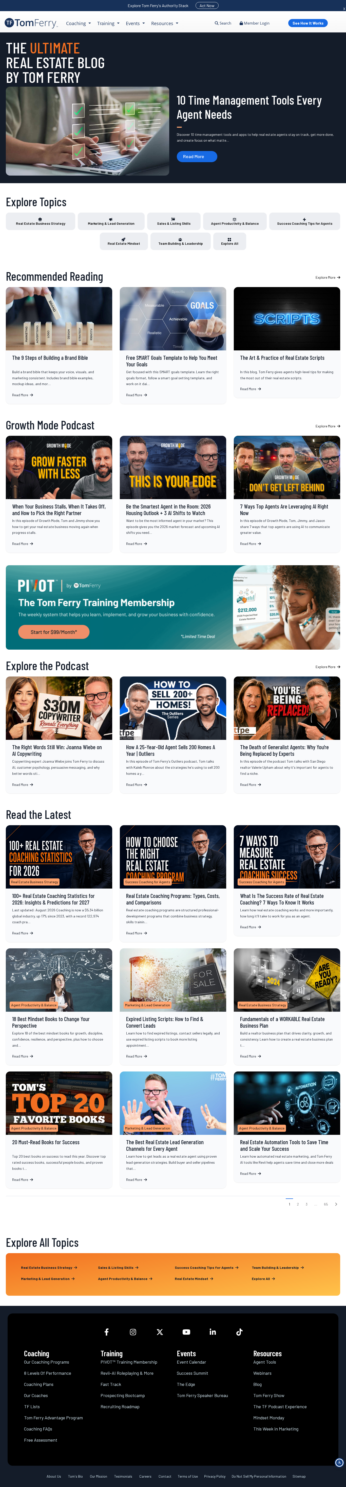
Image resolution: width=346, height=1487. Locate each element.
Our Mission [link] (98, 1476)
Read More (193, 156)
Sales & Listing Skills (173, 223)
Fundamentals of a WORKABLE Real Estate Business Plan (287, 1006)
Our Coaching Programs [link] (46, 1362)
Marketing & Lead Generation (111, 223)
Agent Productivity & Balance (235, 223)
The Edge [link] (186, 1384)
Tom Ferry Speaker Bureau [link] (202, 1395)
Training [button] (106, 23)
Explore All (229, 243)
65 (326, 1204)
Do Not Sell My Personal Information (259, 1476)
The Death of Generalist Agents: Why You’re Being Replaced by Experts (287, 734)
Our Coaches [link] (36, 1395)
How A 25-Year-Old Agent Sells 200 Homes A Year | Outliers (173, 734)
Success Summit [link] (192, 1373)
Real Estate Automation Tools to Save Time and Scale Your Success (287, 1127)
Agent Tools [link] (264, 1362)
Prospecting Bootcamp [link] (123, 1395)
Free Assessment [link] (40, 1440)
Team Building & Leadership (180, 243)
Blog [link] (257, 1384)
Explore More (326, 277)
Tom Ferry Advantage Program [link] (53, 1417)
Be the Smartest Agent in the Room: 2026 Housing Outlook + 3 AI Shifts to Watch (173, 494)
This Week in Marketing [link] (275, 1429)
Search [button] (225, 23)
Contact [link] (165, 1476)
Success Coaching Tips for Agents (304, 223)
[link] (31, 23)
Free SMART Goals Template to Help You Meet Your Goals (173, 345)
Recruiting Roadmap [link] (120, 1406)
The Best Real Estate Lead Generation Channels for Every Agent (173, 1130)
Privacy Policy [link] (214, 1476)
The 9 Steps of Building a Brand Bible (59, 345)
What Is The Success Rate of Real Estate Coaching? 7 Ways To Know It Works (287, 880)
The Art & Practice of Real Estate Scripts (287, 342)
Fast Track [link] (111, 1384)
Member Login (256, 23)
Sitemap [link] (299, 1476)
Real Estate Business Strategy (40, 223)
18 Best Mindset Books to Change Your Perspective (59, 1006)
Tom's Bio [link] (75, 1476)
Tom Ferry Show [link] (268, 1395)
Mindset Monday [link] (268, 1417)
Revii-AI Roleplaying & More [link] (127, 1373)
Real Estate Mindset (124, 243)
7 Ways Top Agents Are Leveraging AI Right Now (287, 494)
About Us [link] (54, 1476)
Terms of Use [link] (188, 1476)
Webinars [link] (262, 1373)
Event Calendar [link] (191, 1362)
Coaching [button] (76, 23)
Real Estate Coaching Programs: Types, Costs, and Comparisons (173, 883)
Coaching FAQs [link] (38, 1429)
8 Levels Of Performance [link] (47, 1373)
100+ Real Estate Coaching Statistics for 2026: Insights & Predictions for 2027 (59, 883)
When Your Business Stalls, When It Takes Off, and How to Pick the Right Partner (59, 494)
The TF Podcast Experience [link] (280, 1406)
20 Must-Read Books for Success (59, 1130)
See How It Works (308, 23)
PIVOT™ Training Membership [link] (129, 1362)
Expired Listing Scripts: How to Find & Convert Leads (173, 1006)
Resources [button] (163, 23)
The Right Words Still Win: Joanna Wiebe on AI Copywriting (59, 734)
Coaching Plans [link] (38, 1384)
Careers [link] (145, 1476)
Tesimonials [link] (123, 1476)
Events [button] (133, 23)
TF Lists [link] (32, 1406)
